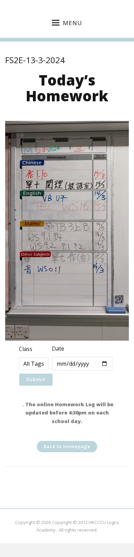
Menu (72, 23)
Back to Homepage (67, 446)
